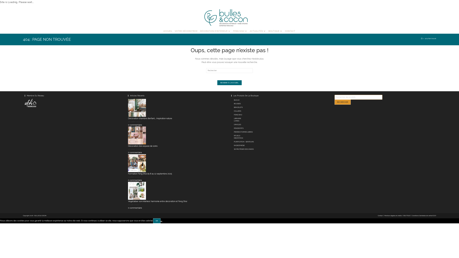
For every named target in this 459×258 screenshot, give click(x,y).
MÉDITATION (238, 138)
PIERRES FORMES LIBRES (243, 132)
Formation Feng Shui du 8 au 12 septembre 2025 (150, 173)
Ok (157, 221)
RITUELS (237, 136)
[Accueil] (422, 38)
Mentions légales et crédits (393, 215)
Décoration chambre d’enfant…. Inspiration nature (150, 118)
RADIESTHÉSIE (239, 145)
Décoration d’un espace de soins (143, 146)
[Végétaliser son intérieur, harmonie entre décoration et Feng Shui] (137, 190)
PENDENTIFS (238, 128)
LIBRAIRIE (237, 118)
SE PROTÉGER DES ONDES (244, 149)
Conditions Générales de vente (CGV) (424, 215)
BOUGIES (237, 104)
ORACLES (237, 124)
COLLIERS (237, 111)
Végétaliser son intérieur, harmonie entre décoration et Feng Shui (157, 201)
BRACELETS (238, 107)
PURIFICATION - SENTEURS (244, 142)
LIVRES (236, 121)
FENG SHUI (238, 115)
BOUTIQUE (406, 215)
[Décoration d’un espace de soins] (137, 135)
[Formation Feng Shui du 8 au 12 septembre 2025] (137, 163)
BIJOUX (236, 100)
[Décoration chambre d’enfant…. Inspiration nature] (137, 107)
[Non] (161, 221)
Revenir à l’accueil (229, 83)
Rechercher (342, 102)
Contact (380, 215)
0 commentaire (135, 125)
